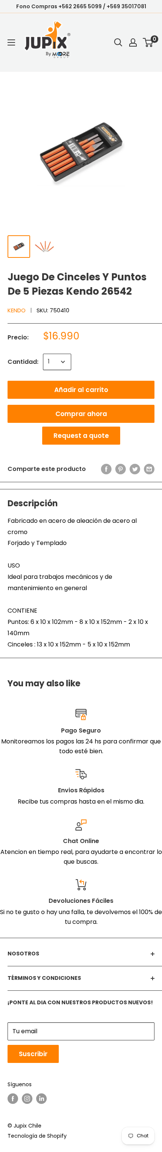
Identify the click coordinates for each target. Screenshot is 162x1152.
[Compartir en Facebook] (106, 469)
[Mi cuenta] (133, 42)
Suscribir (33, 1053)
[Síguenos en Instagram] (27, 1098)
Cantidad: (23, 361)
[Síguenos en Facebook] (13, 1098)
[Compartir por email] (149, 469)
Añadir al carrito (81, 389)
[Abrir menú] (11, 42)
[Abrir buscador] (118, 42)
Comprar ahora (81, 413)
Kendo (17, 310)
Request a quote (81, 435)
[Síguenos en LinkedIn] (41, 1098)
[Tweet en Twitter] (135, 469)
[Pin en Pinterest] (120, 469)
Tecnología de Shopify (37, 1136)
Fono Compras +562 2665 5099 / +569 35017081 (81, 6)
